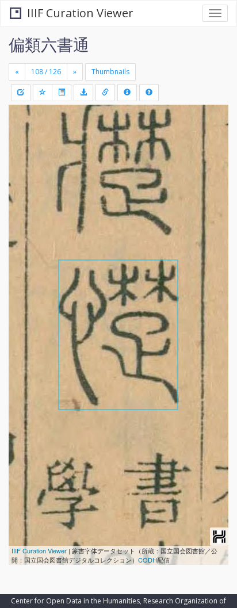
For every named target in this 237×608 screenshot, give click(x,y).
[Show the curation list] (61, 92)
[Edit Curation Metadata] (20, 92)
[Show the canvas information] (105, 92)
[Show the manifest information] (127, 92)
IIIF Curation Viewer (80, 13)
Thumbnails (110, 72)
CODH (147, 559)
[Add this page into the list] (42, 92)
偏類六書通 (49, 44)
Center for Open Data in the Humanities (75, 601)
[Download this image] (83, 92)
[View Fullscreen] (24, 162)
